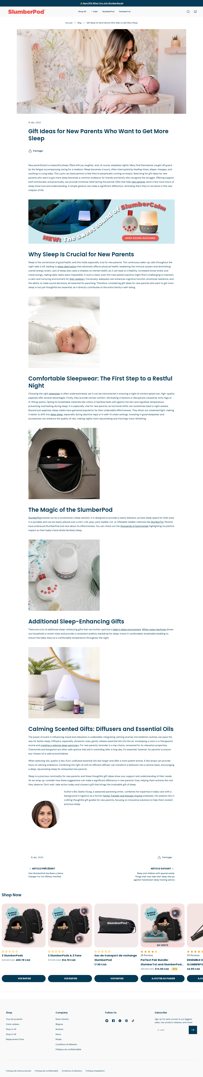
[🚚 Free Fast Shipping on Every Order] (101, 3)
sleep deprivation (67, 266)
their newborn (77, 279)
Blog (79, 23)
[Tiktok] (133, 1020)
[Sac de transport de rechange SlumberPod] (116, 925)
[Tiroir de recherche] (188, 11)
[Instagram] (107, 1020)
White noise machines (154, 629)
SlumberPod (35, 517)
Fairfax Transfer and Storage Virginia (122, 795)
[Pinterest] (126, 1020)
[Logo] (27, 12)
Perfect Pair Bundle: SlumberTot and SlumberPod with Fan (161, 962)
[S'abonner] (193, 1030)
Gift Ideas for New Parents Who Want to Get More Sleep (112, 23)
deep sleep (57, 414)
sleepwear (54, 393)
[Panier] (195, 11)
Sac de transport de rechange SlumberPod (115, 958)
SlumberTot (157, 522)
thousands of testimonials (134, 526)
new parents (138, 181)
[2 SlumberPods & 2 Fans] (70, 925)
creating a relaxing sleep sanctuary (60, 745)
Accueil (68, 23)
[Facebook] (113, 1020)
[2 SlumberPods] (24, 925)
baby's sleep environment (127, 629)
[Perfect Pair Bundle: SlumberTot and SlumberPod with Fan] (162, 925)
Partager (38, 150)
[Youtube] (120, 1020)
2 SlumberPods (12, 955)
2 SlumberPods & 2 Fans (64, 955)
